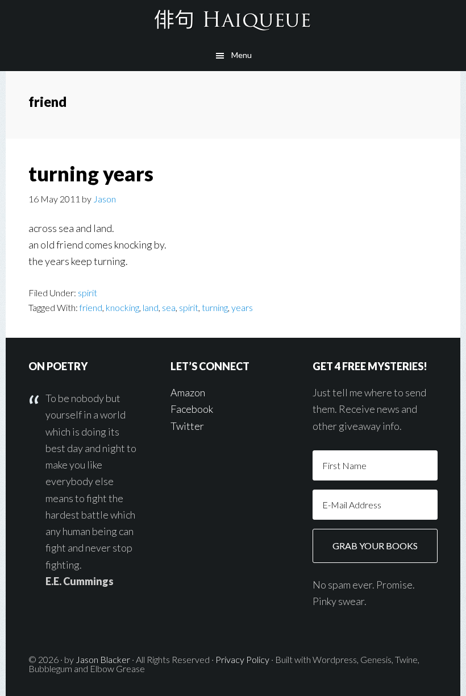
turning (215, 307)
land (151, 307)
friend (91, 307)
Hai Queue (233, 20)
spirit (87, 292)
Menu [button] (241, 55)
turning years (90, 173)
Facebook (191, 409)
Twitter (187, 426)
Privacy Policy (242, 659)
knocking (122, 307)
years (242, 307)
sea (169, 307)
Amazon (187, 392)
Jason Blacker (103, 659)
